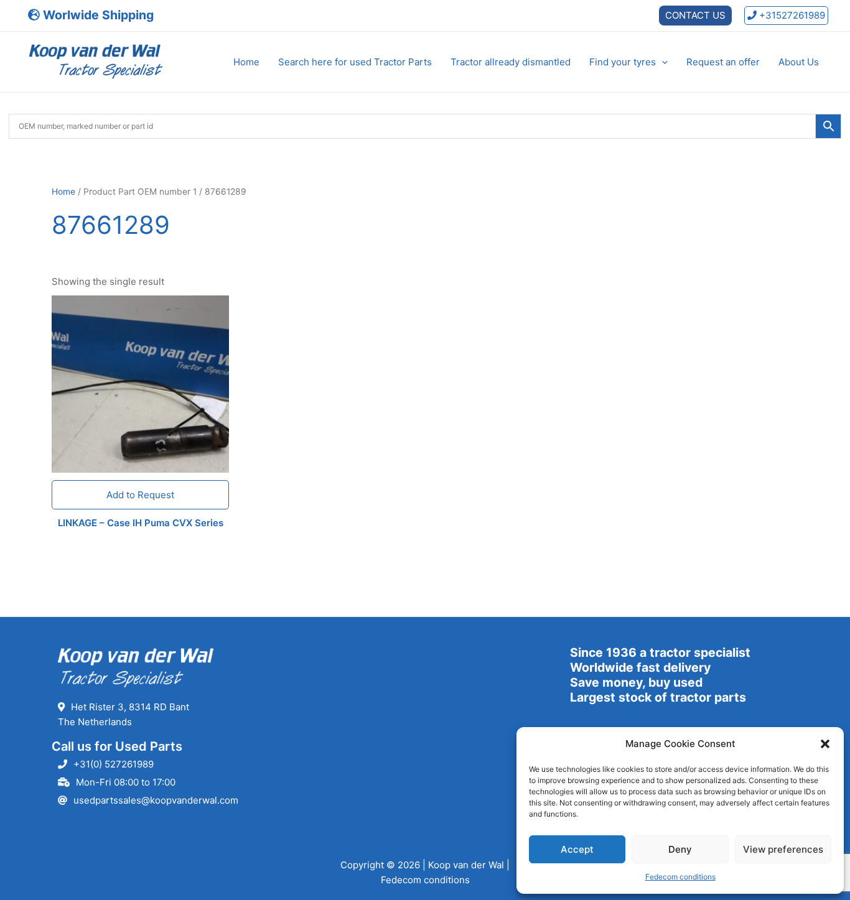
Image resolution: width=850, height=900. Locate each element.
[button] (825, 744)
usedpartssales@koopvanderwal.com (155, 800)
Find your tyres (622, 62)
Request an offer (723, 62)
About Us (798, 62)
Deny (680, 849)
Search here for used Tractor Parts (355, 62)
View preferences (783, 849)
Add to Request (140, 495)
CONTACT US (695, 15)
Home (246, 62)
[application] (662, 62)
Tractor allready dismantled (511, 62)
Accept (577, 849)
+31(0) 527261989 (113, 764)
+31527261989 (791, 15)
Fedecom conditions (680, 876)
